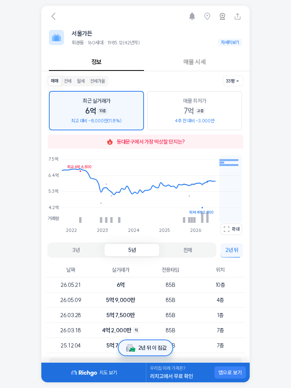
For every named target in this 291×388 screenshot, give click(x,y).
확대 (235, 229)
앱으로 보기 (230, 372)
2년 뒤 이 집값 (152, 347)
